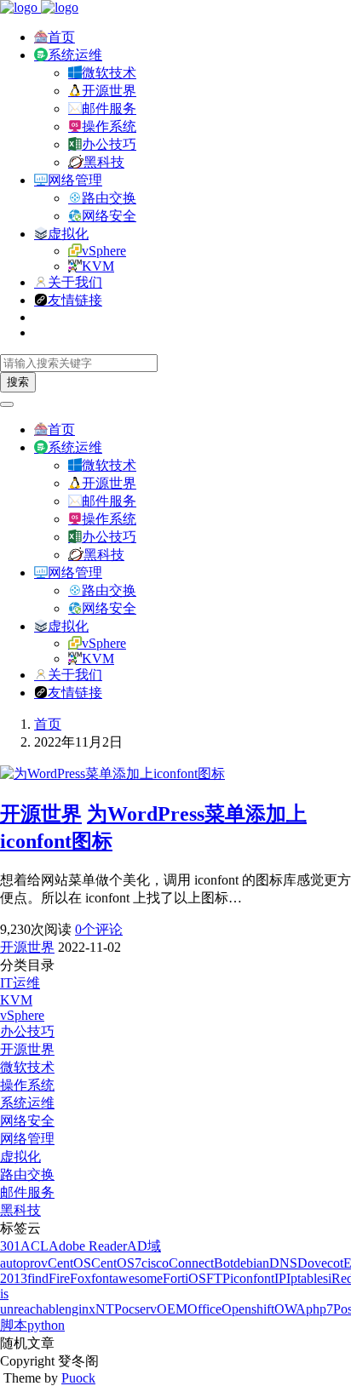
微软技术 (109, 73)
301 (10, 1246)
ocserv (139, 1309)
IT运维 (20, 983)
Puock (78, 1378)
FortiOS (184, 1278)
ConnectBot (201, 1263)
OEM (172, 1309)
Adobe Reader (88, 1246)
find (38, 1278)
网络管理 (75, 180)
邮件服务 (109, 108)
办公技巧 (109, 144)
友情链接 (75, 300)
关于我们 (75, 282)
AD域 (144, 1246)
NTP (108, 1309)
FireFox (70, 1278)
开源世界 (109, 90)
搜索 (18, 381)
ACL (34, 1246)
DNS (283, 1263)
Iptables (307, 1278)
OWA (290, 1309)
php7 (319, 1309)
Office (204, 1309)
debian (251, 1263)
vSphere (104, 250)
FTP (218, 1278)
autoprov (24, 1263)
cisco (155, 1263)
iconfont (252, 1278)
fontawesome (127, 1278)
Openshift (248, 1309)
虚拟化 (68, 233)
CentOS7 (116, 1263)
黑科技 (103, 162)
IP (280, 1278)
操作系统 (109, 126)
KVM (98, 266)
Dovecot (320, 1263)
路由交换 (109, 198)
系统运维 (75, 55)
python (46, 1325)
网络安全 (109, 216)
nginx (80, 1309)
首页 (61, 37)
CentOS (69, 1263)
